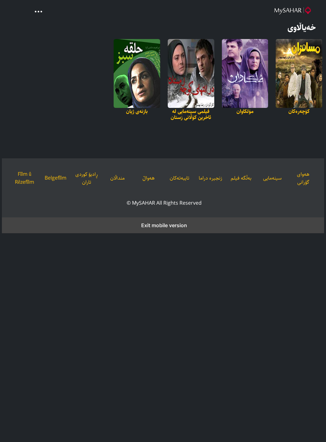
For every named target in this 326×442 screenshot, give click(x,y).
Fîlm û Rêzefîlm (24, 178)
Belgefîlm (55, 178)
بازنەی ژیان (137, 112)
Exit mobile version (164, 225)
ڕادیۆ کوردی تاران (86, 178)
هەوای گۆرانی (303, 178)
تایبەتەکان (179, 178)
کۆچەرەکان (299, 112)
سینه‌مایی (272, 178)
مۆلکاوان (245, 112)
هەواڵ (148, 178)
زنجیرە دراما (210, 178)
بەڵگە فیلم (241, 178)
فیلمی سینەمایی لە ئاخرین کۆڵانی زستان (191, 115)
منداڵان (117, 178)
